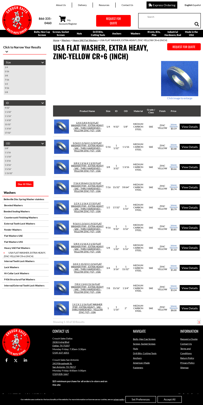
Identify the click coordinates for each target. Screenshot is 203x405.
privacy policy (119, 399)
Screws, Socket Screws (61, 33)
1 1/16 (8, 152)
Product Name (87, 111)
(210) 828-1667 (60, 374)
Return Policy (187, 358)
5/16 (7, 71)
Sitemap (184, 367)
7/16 (7, 79)
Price (173, 111)
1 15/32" (9, 173)
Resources (104, 5)
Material (138, 111)
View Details (190, 126)
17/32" (8, 132)
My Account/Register (68, 22)
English (188, 5)
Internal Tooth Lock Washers (19, 261)
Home (56, 40)
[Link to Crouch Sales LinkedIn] (25, 360)
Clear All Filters (25, 184)
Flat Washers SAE (13, 235)
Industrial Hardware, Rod (173, 33)
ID (116, 111)
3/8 (6, 75)
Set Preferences (141, 399)
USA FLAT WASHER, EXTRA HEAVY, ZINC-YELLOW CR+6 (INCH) (25, 254)
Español (197, 5)
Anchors (116, 33)
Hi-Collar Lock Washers (16, 273)
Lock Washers (11, 267)
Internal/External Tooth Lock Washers (24, 285)
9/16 (7, 88)
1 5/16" (8, 169)
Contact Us (127, 5)
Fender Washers (13, 229)
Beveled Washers (13, 205)
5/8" (7, 148)
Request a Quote (189, 339)
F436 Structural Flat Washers (19, 279)
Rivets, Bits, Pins (154, 33)
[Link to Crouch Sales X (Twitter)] (16, 360)
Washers (135, 33)
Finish (162, 111)
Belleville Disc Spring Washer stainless (24, 199)
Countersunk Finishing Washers (21, 217)
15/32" (8, 124)
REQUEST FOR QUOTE (113, 20)
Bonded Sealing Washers (17, 211)
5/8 (6, 92)
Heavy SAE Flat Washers (17, 247)
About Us (61, 5)
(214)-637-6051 (60, 352)
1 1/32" (8, 112)
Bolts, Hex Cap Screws (42, 33)
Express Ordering (163, 5)
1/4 (6, 67)
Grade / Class (151, 111)
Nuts (79, 33)
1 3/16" (8, 128)
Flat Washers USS (13, 241)
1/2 (6, 84)
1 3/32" (8, 120)
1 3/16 (8, 160)
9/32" (7, 107)
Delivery (82, 5)
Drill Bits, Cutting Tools (98, 33)
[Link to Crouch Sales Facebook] (6, 360)
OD (126, 111)
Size (108, 111)
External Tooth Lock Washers (19, 223)
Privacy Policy (187, 362)
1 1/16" (8, 116)
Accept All (170, 399)
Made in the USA (191, 33)
